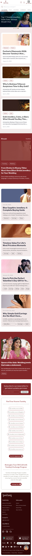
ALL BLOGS (4, 10)
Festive (13, 48)
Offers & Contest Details (21, 505)
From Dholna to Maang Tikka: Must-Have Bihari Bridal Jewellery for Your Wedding (16, 170)
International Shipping (7, 505)
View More (28, 138)
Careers (17, 503)
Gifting (17, 288)
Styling (19, 253)
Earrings (23, 10)
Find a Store (4, 514)
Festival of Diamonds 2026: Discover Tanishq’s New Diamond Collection (15, 53)
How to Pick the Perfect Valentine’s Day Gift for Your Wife (16, 280)
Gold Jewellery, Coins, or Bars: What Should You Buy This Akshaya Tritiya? (16, 119)
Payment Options (6, 507)
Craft (5, 288)
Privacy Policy (14, 552)
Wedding (12, 163)
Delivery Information (6, 503)
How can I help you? (22, 543)
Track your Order (5, 509)
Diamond (16, 10)
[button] (14, 28)
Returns (4, 512)
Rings (29, 10)
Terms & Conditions (6, 552)
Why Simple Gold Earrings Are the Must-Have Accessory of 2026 (15, 316)
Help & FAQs (18, 507)
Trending (4, 163)
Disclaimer (20, 552)
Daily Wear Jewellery (6, 324)
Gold (10, 10)
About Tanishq (19, 509)
